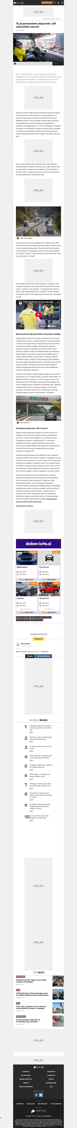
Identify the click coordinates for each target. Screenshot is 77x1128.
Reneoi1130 (25, 644)
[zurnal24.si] (18, 2)
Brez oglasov (47, 2)
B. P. (23, 30)
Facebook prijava (43, 656)
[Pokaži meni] (61, 2)
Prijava (30, 656)
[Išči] (54, 3)
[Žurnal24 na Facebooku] (36, 1095)
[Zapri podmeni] (11, 2)
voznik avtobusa (36, 620)
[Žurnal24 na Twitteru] (41, 1095)
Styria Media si (46, 1116)
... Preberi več (50, 1126)
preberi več (38, 639)
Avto (31, 732)
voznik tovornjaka (23, 620)
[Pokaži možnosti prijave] (58, 3)
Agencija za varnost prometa (41, 617)
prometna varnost (23, 617)
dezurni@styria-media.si (24, 506)
